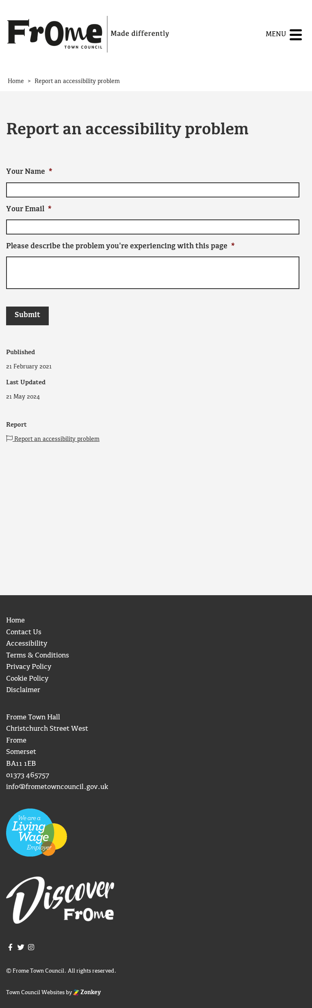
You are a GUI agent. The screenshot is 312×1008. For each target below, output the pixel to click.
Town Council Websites (35, 992)
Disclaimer (23, 690)
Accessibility (26, 644)
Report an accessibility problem (56, 439)
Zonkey (90, 992)
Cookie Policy (27, 679)
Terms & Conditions (37, 656)
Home (15, 621)
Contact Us (23, 632)
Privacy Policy (28, 667)
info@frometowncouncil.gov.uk (57, 787)
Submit (27, 315)
